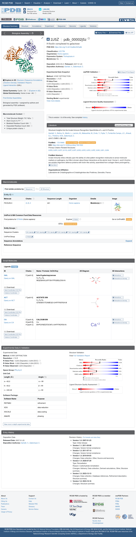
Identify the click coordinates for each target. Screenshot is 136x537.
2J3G (79, 150)
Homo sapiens (62, 54)
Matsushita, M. (87, 133)
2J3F (74, 150)
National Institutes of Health (81, 531)
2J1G (65, 150)
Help (121, 3)
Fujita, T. (104, 133)
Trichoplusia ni (68, 56)
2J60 (98, 150)
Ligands (83, 26)
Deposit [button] (18, 3)
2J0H (55, 150)
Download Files (116, 33)
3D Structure (45, 189)
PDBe (117, 501)
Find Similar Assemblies (12, 98)
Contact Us (32, 498)
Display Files (101, 33)
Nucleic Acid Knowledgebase (98, 522)
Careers (83, 3)
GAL (6, 275)
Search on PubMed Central (87, 142)
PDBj (117, 504)
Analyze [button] (47, 3)
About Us (4, 498)
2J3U (88, 150)
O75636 (20, 219)
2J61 (102, 150)
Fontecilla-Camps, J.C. (116, 133)
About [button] (74, 3)
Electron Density (10, 82)
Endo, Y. (97, 133)
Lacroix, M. (77, 133)
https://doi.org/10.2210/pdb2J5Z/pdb (68, 47)
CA (5, 319)
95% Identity (72, 232)
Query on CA (9, 322)
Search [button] (27, 3)
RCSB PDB (7, 2)
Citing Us (4, 501)
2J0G (50, 150)
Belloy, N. (60, 133)
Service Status (33, 509)
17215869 (60, 142)
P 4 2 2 (18, 370)
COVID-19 (92, 3)
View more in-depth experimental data (17, 424)
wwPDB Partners (121, 496)
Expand (129, 241)
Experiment (49, 26)
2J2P (69, 150)
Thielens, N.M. (57, 135)
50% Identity (40, 232)
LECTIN (62, 51)
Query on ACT (9, 300)
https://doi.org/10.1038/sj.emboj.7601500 (67, 145)
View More (53, 165)
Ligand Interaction (10, 85)
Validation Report (24, 82)
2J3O (84, 150)
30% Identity (29, 232)
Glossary (32, 506)
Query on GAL (9, 278)
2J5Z (93, 150)
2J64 (107, 150)
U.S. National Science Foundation (47, 529)
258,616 (30, 9)
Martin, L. (68, 133)
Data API (130, 33)
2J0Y (60, 150)
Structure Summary (10, 26)
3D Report (123, 72)
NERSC (73, 534)
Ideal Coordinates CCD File (13, 290)
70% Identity (51, 232)
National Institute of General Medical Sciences (51, 531)
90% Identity (61, 232)
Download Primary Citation (123, 125)
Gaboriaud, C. (78, 66)
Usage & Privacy (6, 512)
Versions (93, 26)
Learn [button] (66, 3)
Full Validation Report (82, 355)
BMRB (117, 506)
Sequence (61, 26)
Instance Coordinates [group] (11, 293)
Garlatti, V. (68, 66)
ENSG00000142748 (70, 224)
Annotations (36, 26)
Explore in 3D (35, 90)
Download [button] (57, 3)
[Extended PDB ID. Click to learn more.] (88, 38)
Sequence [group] (29, 189)
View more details (53, 101)
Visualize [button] (37, 3)
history (84, 117)
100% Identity (83, 232)
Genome (72, 26)
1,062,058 (46, 9)
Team (3, 506)
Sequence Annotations (33, 80)
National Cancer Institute (116, 529)
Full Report (131, 72)
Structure (24, 26)
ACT (6, 297)
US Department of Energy (81, 529)
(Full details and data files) (91, 437)
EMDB (117, 509)
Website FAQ (33, 504)
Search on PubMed (72, 142)
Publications (5, 504)
